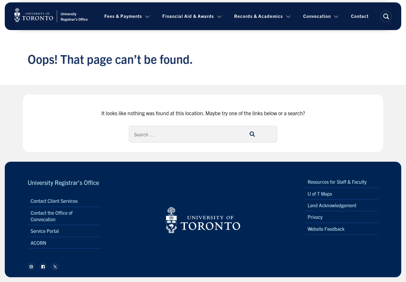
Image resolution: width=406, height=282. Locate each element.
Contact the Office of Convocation (52, 216)
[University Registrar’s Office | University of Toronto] (51, 16)
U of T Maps (320, 194)
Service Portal (45, 231)
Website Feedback (326, 229)
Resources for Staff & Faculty (337, 182)
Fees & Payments (123, 16)
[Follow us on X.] (55, 266)
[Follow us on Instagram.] (31, 266)
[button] (386, 16)
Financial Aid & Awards (188, 16)
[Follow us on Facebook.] (43, 266)
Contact (360, 16)
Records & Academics (258, 16)
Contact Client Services (54, 201)
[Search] (252, 134)
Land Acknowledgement (332, 205)
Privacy (315, 217)
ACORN (38, 243)
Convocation (317, 16)
